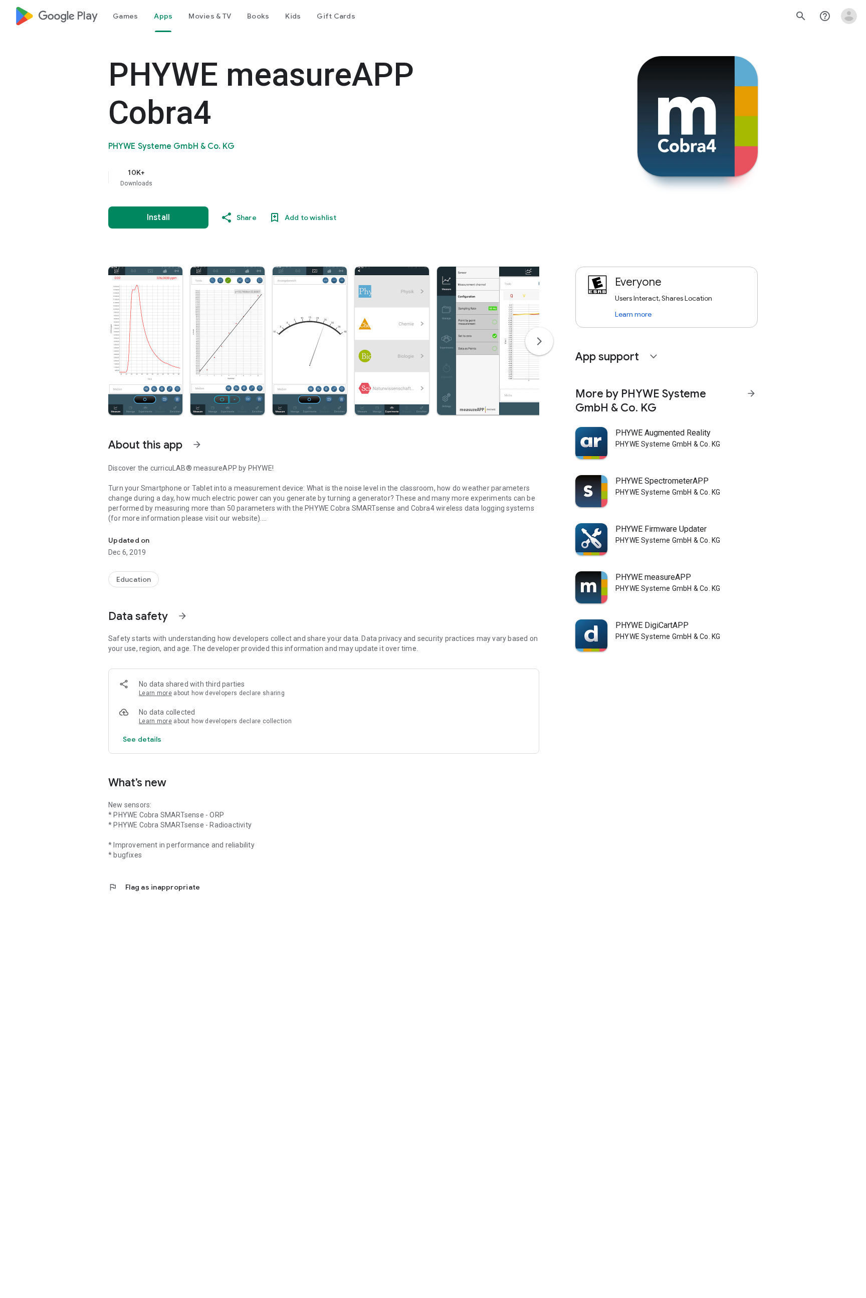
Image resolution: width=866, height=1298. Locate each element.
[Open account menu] (849, 16)
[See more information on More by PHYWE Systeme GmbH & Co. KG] (751, 393)
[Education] (133, 579)
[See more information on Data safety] (182, 616)
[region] (308, 177)
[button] (145, 341)
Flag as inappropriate (154, 887)
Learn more (155, 693)
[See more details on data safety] (142, 739)
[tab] (125, 16)
